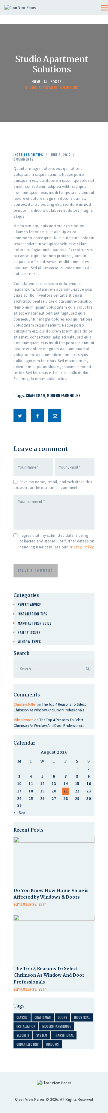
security (22, 1035)
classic (22, 1017)
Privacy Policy (81, 547)
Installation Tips (28, 155)
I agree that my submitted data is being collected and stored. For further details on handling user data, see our (57, 541)
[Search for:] (54, 668)
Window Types (29, 641)
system (41, 1035)
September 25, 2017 (30, 904)
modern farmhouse (63, 395)
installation (25, 1026)
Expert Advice (29, 604)
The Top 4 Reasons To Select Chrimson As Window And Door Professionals (49, 976)
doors (62, 1017)
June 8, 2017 (60, 155)
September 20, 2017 (30, 989)
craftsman (35, 395)
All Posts (53, 81)
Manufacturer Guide (35, 623)
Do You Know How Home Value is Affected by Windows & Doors (51, 894)
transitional (64, 1035)
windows (52, 1044)
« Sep (20, 812)
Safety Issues (29, 632)
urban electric (27, 1044)
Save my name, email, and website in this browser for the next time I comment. (53, 484)
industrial (82, 1017)
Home (36, 81)
